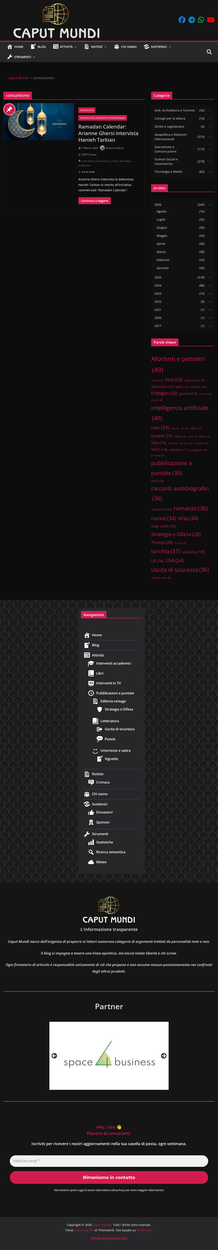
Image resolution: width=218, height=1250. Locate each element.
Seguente (163, 1056)
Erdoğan (164, 393)
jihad (192, 436)
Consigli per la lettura (170, 118)
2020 (158, 318)
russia (163, 518)
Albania (157, 380)
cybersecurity (194, 380)
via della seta (161, 577)
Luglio (161, 219)
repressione (161, 509)
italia (180, 436)
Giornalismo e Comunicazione (165, 149)
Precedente (54, 1056)
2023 (158, 293)
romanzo (191, 508)
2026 (158, 205)
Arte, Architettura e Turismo (175, 110)
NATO (159, 449)
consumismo (103, 161)
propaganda (198, 449)
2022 (158, 302)
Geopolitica (87, 110)
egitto (182, 387)
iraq (175, 428)
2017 (158, 326)
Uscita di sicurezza (180, 570)
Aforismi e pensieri (178, 364)
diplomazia (162, 386)
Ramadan (125, 161)
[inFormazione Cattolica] (109, 1056)
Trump (162, 542)
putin (157, 481)
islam (115, 161)
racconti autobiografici (180, 493)
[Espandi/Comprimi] (209, 110)
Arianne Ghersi (115, 148)
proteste (157, 455)
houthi (156, 400)
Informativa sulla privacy (110, 1190)
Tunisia (180, 543)
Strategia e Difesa (176, 534)
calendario (88, 161)
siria (188, 518)
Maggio (162, 236)
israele (161, 436)
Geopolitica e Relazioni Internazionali (102, 117)
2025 (158, 277)
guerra (188, 393)
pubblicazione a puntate (171, 468)
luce (172, 443)
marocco (185, 443)
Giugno (162, 227)
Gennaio (163, 268)
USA (174, 560)
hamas (205, 393)
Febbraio (163, 260)
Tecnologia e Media (168, 172)
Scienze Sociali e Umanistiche (166, 161)
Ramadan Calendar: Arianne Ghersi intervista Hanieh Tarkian (108, 133)
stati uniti (163, 526)
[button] (75, 47)
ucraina (193, 552)
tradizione (84, 165)
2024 (158, 285)
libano (205, 436)
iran (160, 427)
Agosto (161, 211)
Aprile (161, 244)
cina (173, 379)
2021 (158, 310)
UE (157, 560)
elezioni (198, 387)
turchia (165, 551)
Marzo (161, 252)
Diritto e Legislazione (169, 126)
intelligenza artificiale (179, 413)
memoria (201, 443)
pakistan (178, 450)
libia (158, 442)
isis (184, 428)
